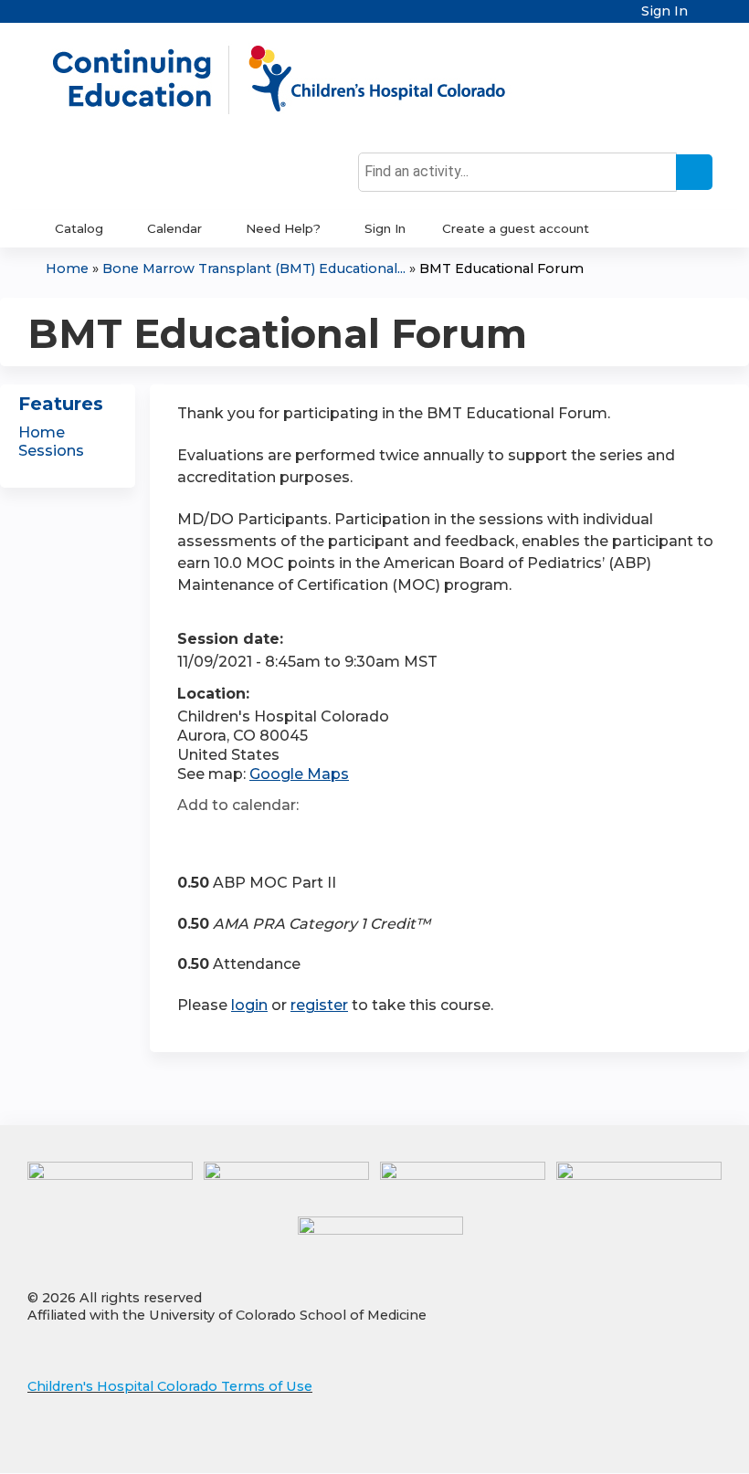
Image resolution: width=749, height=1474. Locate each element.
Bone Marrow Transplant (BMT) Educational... (254, 268)
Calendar (174, 228)
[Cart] (707, 18)
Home (67, 268)
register (319, 1005)
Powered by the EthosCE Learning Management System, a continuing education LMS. (657, 1443)
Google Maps (299, 774)
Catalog (79, 228)
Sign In (664, 11)
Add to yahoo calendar (237, 838)
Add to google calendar (196, 838)
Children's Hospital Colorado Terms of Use (169, 1386)
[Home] (298, 79)
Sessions (51, 450)
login (249, 1005)
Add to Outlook (322, 838)
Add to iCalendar (278, 837)
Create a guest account (515, 228)
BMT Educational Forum (501, 268)
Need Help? (283, 228)
